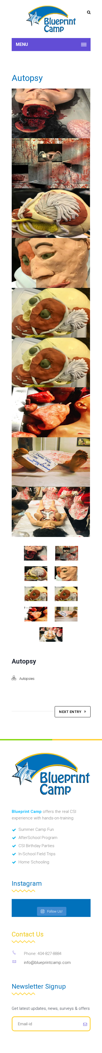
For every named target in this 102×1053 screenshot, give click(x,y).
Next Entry (70, 712)
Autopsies (27, 679)
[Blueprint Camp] (51, 19)
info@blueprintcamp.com (47, 962)
